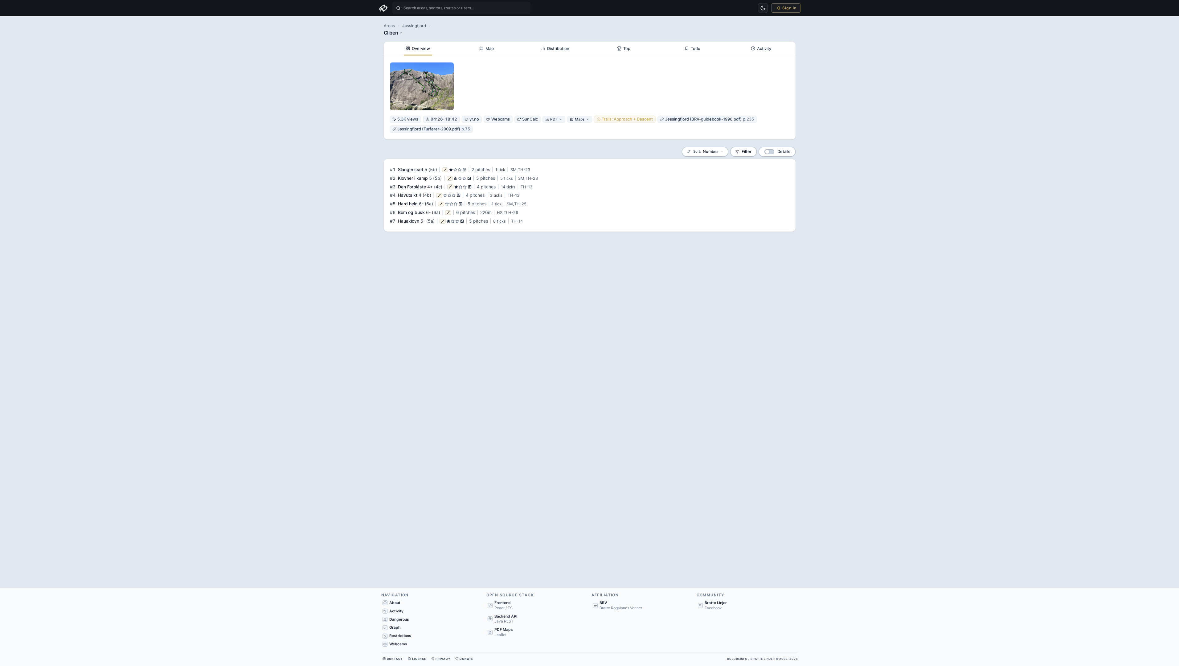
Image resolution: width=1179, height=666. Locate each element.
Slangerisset (410, 169)
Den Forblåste (412, 186)
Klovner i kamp (413, 178)
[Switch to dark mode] (763, 8)
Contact (395, 658)
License (419, 658)
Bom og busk (411, 212)
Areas (389, 25)
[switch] (769, 152)
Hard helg (408, 203)
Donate (466, 658)
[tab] (418, 49)
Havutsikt (407, 195)
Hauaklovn (408, 221)
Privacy (443, 658)
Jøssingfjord (414, 25)
